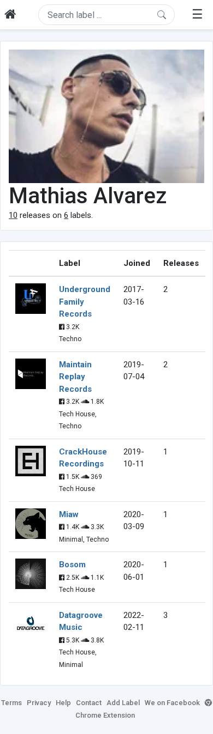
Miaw (69, 514)
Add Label (123, 703)
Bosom (72, 564)
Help (63, 703)
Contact (89, 703)
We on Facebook (172, 703)
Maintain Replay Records (75, 377)
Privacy (39, 703)
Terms (11, 703)
